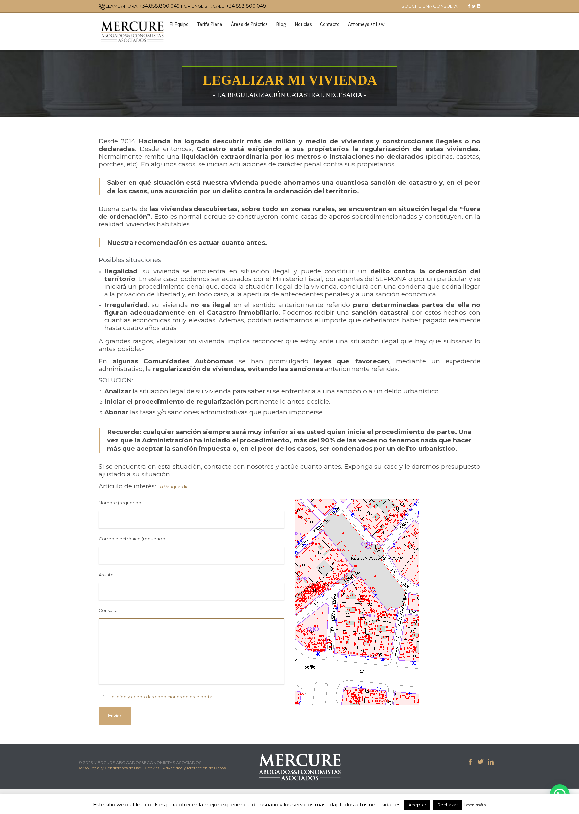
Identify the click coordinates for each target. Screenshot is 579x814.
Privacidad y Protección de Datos (194, 767)
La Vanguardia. (174, 486)
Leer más (474, 804)
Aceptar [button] (417, 804)
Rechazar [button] (447, 804)
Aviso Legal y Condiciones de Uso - (111, 767)
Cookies (152, 767)
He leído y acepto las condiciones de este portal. (161, 696)
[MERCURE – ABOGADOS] (132, 31)
